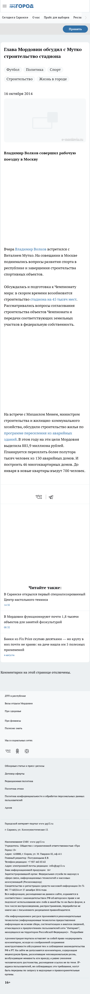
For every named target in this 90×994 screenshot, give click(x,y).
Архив (8, 807)
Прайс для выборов (56, 17)
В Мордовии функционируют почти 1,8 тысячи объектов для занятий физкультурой (41, 621)
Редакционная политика (19, 781)
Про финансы (13, 720)
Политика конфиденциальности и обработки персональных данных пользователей (44, 798)
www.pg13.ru (46, 823)
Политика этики (14, 788)
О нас (36, 17)
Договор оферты (14, 773)
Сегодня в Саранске (15, 17)
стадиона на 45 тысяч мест (53, 299)
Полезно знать (13, 728)
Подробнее (76, 932)
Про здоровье (13, 711)
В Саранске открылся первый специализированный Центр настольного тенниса (44, 599)
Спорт (55, 69)
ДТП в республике (15, 695)
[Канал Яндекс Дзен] (27, 751)
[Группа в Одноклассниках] (17, 751)
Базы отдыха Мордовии (19, 703)
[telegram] (52, 497)
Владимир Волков (30, 249)
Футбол (12, 69)
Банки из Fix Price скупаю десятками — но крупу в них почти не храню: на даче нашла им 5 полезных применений (44, 647)
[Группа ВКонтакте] (8, 751)
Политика (34, 69)
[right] (86, 17)
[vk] (39, 497)
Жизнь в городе (53, 79)
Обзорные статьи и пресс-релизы (24, 765)
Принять (75, 29)
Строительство (19, 79)
